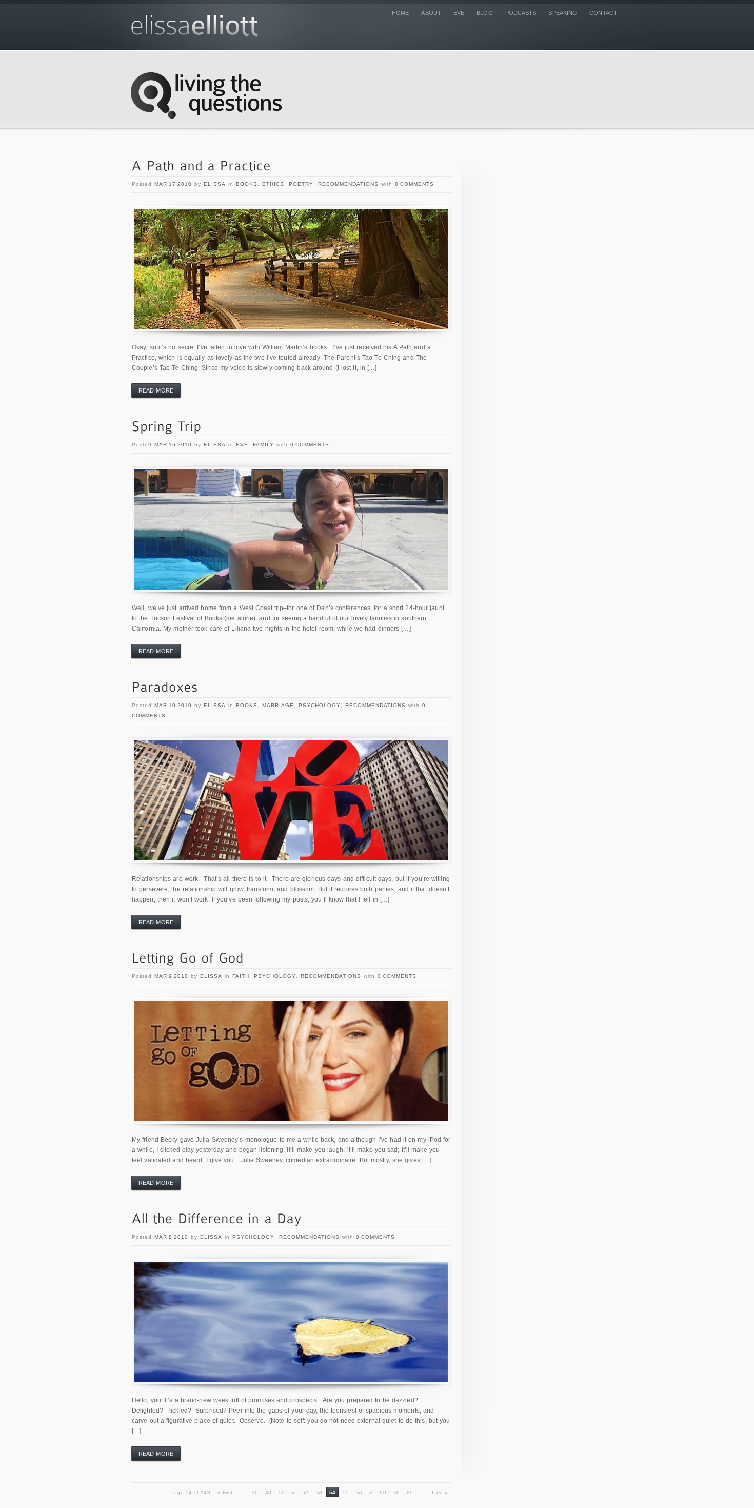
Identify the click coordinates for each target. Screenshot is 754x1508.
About (431, 13)
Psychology (320, 705)
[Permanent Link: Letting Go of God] (188, 959)
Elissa (215, 184)
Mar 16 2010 (173, 444)
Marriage (278, 705)
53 (319, 1492)
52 (305, 1492)
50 (282, 1492)
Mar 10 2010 (173, 705)
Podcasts (521, 13)
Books (246, 184)
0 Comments (414, 184)
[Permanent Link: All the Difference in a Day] (217, 1219)
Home (400, 13)
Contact (603, 13)
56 (359, 1492)
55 (346, 1492)
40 (268, 1492)
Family (263, 444)
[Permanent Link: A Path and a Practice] (201, 166)
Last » (440, 1492)
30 (255, 1492)
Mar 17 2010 (173, 184)
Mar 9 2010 (171, 976)
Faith (240, 976)
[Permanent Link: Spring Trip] (167, 427)
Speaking (562, 13)
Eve (458, 13)
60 (383, 1492)
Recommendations (348, 184)
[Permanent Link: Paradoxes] (165, 688)
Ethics (273, 184)
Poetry (301, 184)
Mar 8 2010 (171, 1237)
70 (396, 1492)
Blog (484, 13)
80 (410, 1492)
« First (225, 1492)
